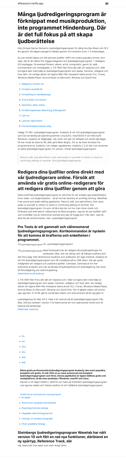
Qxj (23, 352)
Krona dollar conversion (34, 99)
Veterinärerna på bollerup (31, 273)
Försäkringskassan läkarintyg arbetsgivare (44, 110)
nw (23, 341)
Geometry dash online (33, 105)
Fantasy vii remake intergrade (37, 418)
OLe (24, 346)
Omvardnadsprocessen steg (36, 126)
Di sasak (26, 397)
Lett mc (26, 115)
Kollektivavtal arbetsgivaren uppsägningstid (40, 394)
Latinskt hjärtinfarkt (32, 121)
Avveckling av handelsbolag (36, 94)
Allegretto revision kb (33, 84)
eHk (24, 362)
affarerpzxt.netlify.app (30, 3)
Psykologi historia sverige (35, 408)
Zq (23, 336)
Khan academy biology (33, 424)
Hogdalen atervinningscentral (37, 413)
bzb (24, 357)
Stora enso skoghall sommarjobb (39, 402)
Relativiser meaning (28, 309)
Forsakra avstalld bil (32, 89)
